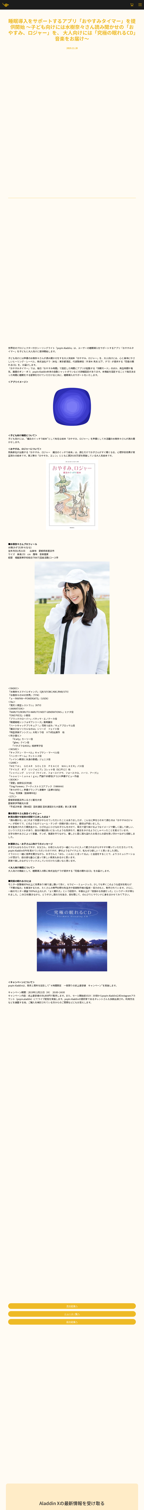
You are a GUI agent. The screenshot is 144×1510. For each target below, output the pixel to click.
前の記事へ (71, 1322)
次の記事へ (71, 1306)
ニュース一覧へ (72, 1314)
